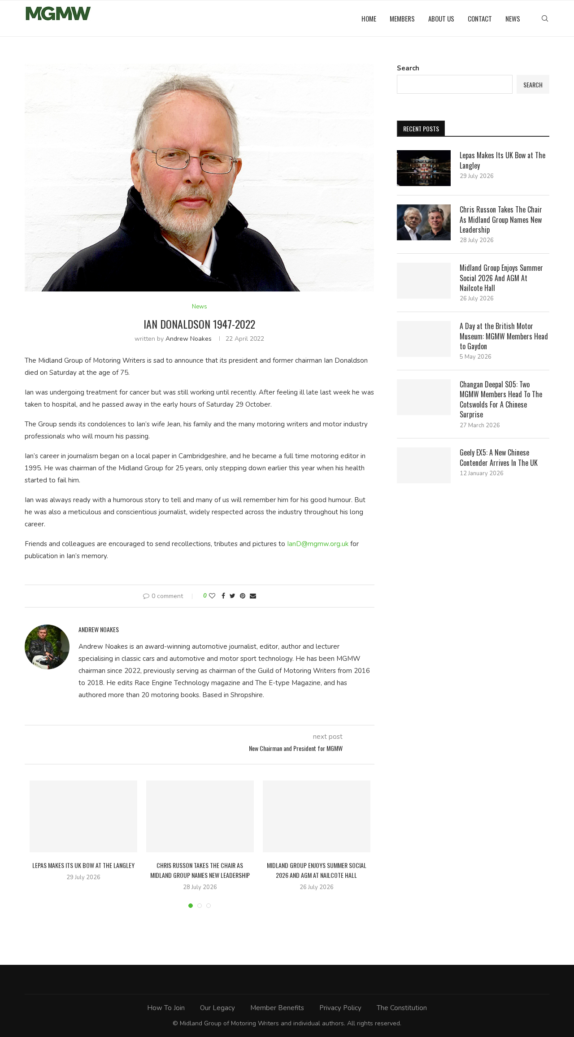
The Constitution (402, 1007)
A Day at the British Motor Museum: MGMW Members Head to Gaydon (504, 336)
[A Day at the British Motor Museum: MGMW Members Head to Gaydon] (424, 339)
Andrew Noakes (188, 338)
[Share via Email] (253, 596)
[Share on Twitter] (232, 596)
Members (402, 18)
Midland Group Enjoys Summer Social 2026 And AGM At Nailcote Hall (316, 870)
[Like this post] (212, 596)
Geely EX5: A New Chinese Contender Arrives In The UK (499, 457)
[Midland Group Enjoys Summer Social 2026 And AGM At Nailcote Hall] (316, 816)
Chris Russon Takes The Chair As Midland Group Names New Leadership (200, 870)
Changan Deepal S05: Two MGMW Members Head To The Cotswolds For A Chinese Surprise (501, 399)
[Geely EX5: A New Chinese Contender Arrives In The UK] (424, 465)
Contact (480, 18)
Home (368, 18)
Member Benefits (277, 1007)
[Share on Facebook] (223, 596)
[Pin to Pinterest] (242, 596)
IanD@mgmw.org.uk (317, 543)
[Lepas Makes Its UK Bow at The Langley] (83, 816)
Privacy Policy (340, 1007)
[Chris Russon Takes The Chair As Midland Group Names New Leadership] (200, 816)
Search (408, 68)
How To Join (166, 1007)
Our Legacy (217, 1007)
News (512, 18)
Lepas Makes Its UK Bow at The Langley (83, 865)
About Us (441, 18)
